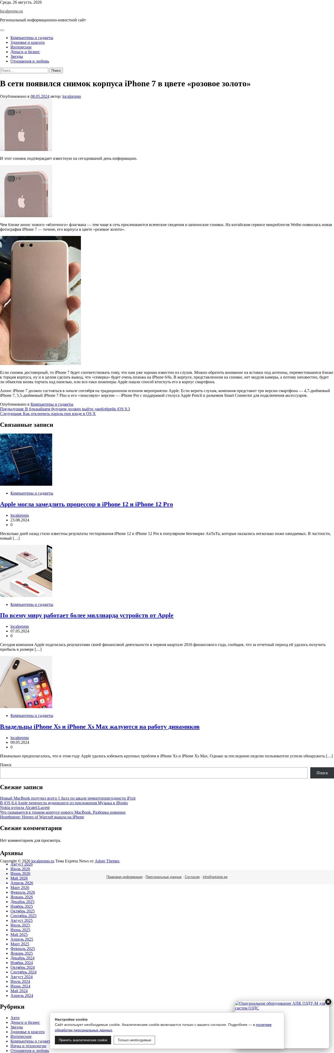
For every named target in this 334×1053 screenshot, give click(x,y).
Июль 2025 (20, 925)
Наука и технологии (28, 1046)
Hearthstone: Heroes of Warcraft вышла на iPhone (42, 817)
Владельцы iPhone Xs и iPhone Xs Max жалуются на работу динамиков (100, 726)
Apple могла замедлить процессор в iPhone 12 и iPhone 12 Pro (86, 504)
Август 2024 (21, 977)
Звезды (16, 56)
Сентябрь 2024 (23, 972)
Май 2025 (19, 934)
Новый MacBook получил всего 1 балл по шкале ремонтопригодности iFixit (67, 798)
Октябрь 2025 (22, 911)
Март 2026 (19, 887)
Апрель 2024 (21, 995)
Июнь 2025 (20, 930)
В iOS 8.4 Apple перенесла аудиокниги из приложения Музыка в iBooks (64, 803)
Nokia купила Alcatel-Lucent (25, 807)
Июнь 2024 (20, 986)
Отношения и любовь (29, 61)
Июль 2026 (20, 869)
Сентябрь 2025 (23, 916)
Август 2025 (21, 920)
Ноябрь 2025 (21, 906)
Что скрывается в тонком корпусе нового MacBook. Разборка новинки (63, 812)
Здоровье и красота (27, 42)
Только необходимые (134, 1040)
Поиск (5, 765)
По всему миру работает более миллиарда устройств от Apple (87, 615)
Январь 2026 (21, 897)
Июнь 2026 (20, 873)
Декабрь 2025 (22, 901)
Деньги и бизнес (25, 52)
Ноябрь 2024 (21, 962)
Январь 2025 (21, 953)
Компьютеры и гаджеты (31, 37)
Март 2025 (19, 944)
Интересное (21, 47)
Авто (15, 1017)
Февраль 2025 (22, 948)
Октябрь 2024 (22, 967)
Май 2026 (19, 878)
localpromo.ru (11, 11)
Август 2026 (21, 864)
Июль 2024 (20, 981)
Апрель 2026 (21, 883)
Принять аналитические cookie (83, 1040)
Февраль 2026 (22, 892)
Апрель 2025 (21, 939)
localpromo (71, 96)
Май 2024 (19, 991)
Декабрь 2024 (22, 958)
